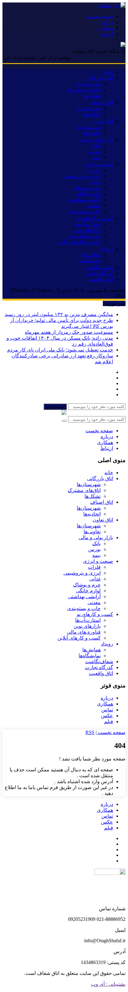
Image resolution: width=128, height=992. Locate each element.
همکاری (105, 28)
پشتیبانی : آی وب (108, 984)
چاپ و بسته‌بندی (84, 211)
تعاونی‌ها (92, 132)
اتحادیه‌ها (92, 114)
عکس (107, 715)
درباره (107, 22)
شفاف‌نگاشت (99, 267)
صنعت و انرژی (98, 164)
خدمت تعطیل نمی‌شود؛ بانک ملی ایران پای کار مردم (60, 349)
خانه (108, 72)
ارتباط (106, 34)
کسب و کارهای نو (95, 218)
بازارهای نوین (87, 230)
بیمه (96, 157)
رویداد (107, 248)
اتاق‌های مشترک (84, 89)
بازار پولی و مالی (96, 139)
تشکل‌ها (93, 95)
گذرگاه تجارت (99, 273)
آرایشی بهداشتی (84, 199)
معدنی (94, 205)
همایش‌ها (91, 254)
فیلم (108, 721)
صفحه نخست (99, 16)
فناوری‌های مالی (84, 236)
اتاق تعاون (103, 121)
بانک (96, 145)
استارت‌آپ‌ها (88, 224)
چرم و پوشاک (87, 188)
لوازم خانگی (88, 193)
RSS (89, 732)
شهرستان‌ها (89, 83)
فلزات (94, 170)
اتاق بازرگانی (100, 77)
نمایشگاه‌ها (90, 260)
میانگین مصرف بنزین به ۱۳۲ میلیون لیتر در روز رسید (59, 314)
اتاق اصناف (101, 102)
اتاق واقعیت (101, 279)
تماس (107, 709)
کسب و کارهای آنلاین (79, 242)
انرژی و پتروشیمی (82, 176)
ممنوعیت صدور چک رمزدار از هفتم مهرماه (69, 332)
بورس (94, 151)
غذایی (95, 182)
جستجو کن (55, 406)
